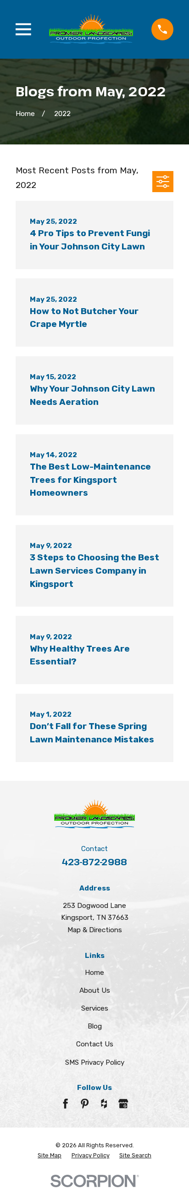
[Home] (91, 29)
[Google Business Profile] (123, 1103)
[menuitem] (49, 1155)
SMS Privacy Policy (94, 1062)
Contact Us (94, 1044)
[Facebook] (65, 1103)
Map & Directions (94, 930)
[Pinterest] (84, 1103)
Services (94, 1008)
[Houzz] (104, 1103)
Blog (95, 1026)
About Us (94, 990)
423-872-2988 (94, 862)
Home (94, 972)
